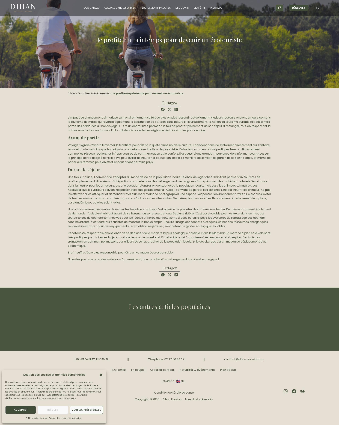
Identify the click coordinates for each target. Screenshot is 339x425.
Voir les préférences (86, 410)
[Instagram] (285, 391)
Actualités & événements (93, 93)
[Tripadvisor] (302, 391)
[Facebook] (294, 391)
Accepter (20, 410)
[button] (101, 375)
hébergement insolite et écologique (192, 259)
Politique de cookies (36, 418)
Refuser (52, 410)
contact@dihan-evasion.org (243, 359)
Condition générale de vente (174, 393)
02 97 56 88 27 (174, 359)
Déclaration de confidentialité (65, 418)
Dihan (71, 93)
